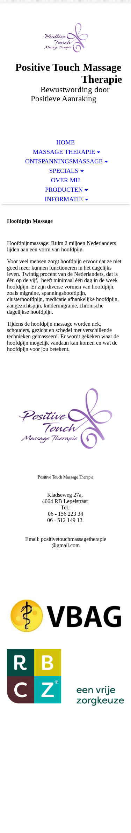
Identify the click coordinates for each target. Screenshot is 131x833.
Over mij (65, 180)
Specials (63, 170)
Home (65, 142)
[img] (66, 38)
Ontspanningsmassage (64, 161)
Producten (64, 189)
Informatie (64, 199)
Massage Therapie (64, 151)
